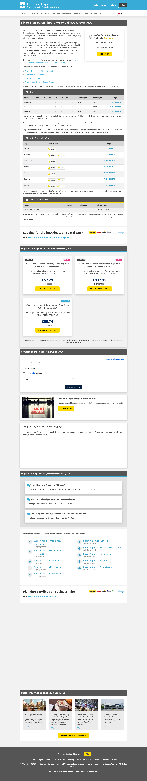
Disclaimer (97, 760)
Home (24, 13)
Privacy (106, 760)
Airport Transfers (61, 13)
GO (123, 5)
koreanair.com (101, 123)
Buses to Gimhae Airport (34, 75)
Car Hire (45, 13)
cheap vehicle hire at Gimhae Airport (48, 237)
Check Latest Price (47, 289)
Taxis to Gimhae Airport (34, 78)
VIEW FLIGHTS (115, 102)
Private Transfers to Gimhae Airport (39, 71)
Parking (77, 13)
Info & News (90, 13)
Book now (104, 54)
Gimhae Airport (43, 5)
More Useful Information (73, 735)
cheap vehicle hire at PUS (42, 596)
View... (27, 726)
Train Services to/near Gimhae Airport (40, 82)
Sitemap (114, 760)
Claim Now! (66, 408)
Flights (33, 13)
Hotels (103, 13)
